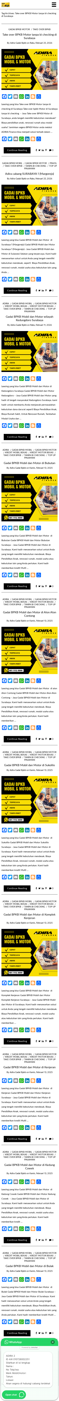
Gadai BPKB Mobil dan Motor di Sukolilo (29, 765)
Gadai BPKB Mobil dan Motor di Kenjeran (29, 1067)
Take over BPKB (42, 29)
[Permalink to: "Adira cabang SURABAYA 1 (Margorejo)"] (29, 205)
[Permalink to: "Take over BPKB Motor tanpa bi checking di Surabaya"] (29, 69)
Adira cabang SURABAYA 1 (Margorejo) (29, 173)
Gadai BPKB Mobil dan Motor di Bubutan (29, 463)
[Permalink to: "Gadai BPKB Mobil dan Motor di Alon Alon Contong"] (29, 650)
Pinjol (53, 163)
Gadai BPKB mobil (12, 163)
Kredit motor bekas (41, 306)
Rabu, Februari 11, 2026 (41, 325)
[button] (53, 1342)
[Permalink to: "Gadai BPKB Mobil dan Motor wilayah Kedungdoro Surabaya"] (29, 351)
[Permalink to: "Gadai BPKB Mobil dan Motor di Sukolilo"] (29, 800)
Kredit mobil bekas (16, 306)
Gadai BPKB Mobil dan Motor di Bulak (30, 1266)
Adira (6, 304)
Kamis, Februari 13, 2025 (41, 468)
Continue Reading (17, 150)
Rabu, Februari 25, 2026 (41, 43)
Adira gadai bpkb (18, 43)
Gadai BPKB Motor (19, 29)
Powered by (30, 1347)
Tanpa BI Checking (35, 166)
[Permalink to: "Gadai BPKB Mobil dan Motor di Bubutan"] (29, 497)
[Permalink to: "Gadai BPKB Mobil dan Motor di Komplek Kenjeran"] (29, 952)
